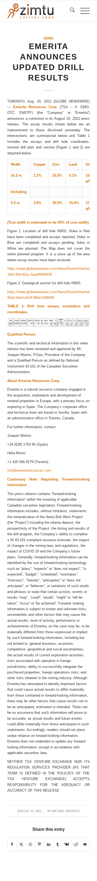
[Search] (69, 11)
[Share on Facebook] (12, 844)
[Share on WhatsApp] (30, 844)
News (48, 38)
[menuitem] (69, 11)
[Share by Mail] (85, 844)
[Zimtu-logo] (40, 11)
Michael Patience (66, 811)
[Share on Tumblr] (57, 844)
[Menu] (82, 11)
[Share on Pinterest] (39, 844)
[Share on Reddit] (75, 844)
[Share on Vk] (67, 844)
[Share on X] (21, 844)
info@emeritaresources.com (29, 470)
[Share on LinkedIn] (48, 844)
